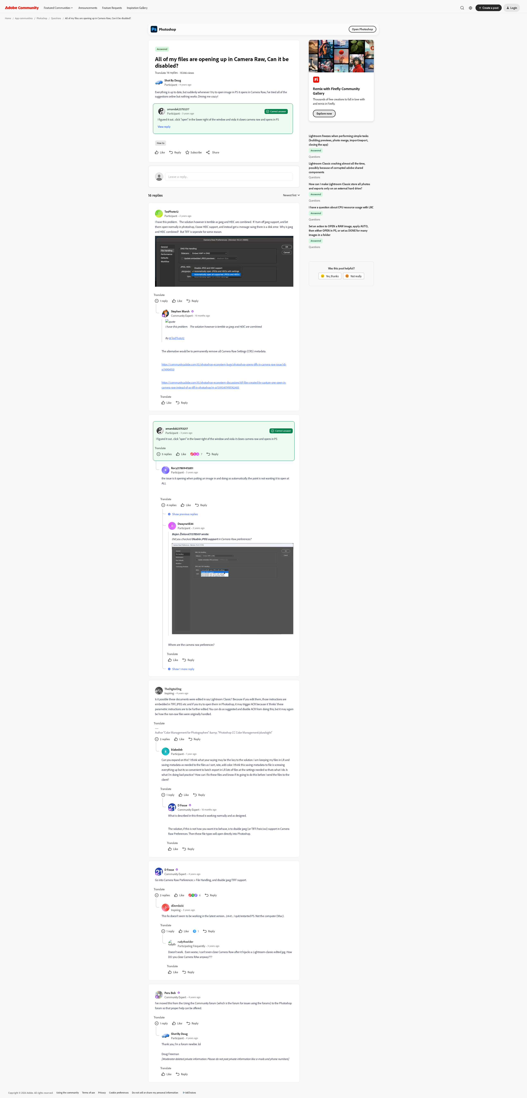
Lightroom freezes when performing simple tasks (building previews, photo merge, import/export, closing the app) (338, 140)
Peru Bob (170, 993)
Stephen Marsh (180, 311)
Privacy (102, 1092)
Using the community (67, 1092)
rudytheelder (185, 941)
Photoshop (42, 18)
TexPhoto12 (171, 211)
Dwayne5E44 (185, 523)
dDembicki (177, 905)
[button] (489, 8)
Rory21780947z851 (182, 468)
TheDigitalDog (172, 689)
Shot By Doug (172, 80)
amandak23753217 (178, 109)
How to (160, 143)
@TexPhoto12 (176, 338)
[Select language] (470, 8)
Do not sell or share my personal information (155, 1092)
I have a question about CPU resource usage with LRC (341, 207)
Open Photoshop (362, 29)
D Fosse (182, 805)
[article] (224, 256)
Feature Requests (112, 7)
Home (8, 18)
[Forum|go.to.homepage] (22, 8)
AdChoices (190, 1092)
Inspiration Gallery (137, 7)
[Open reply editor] (224, 176)
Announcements (87, 7)
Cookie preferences (119, 1092)
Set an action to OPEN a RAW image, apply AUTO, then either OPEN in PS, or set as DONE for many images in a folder (338, 230)
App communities (24, 18)
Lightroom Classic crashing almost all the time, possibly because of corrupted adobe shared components (337, 168)
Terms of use (88, 1092)
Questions (56, 18)
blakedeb (177, 749)
